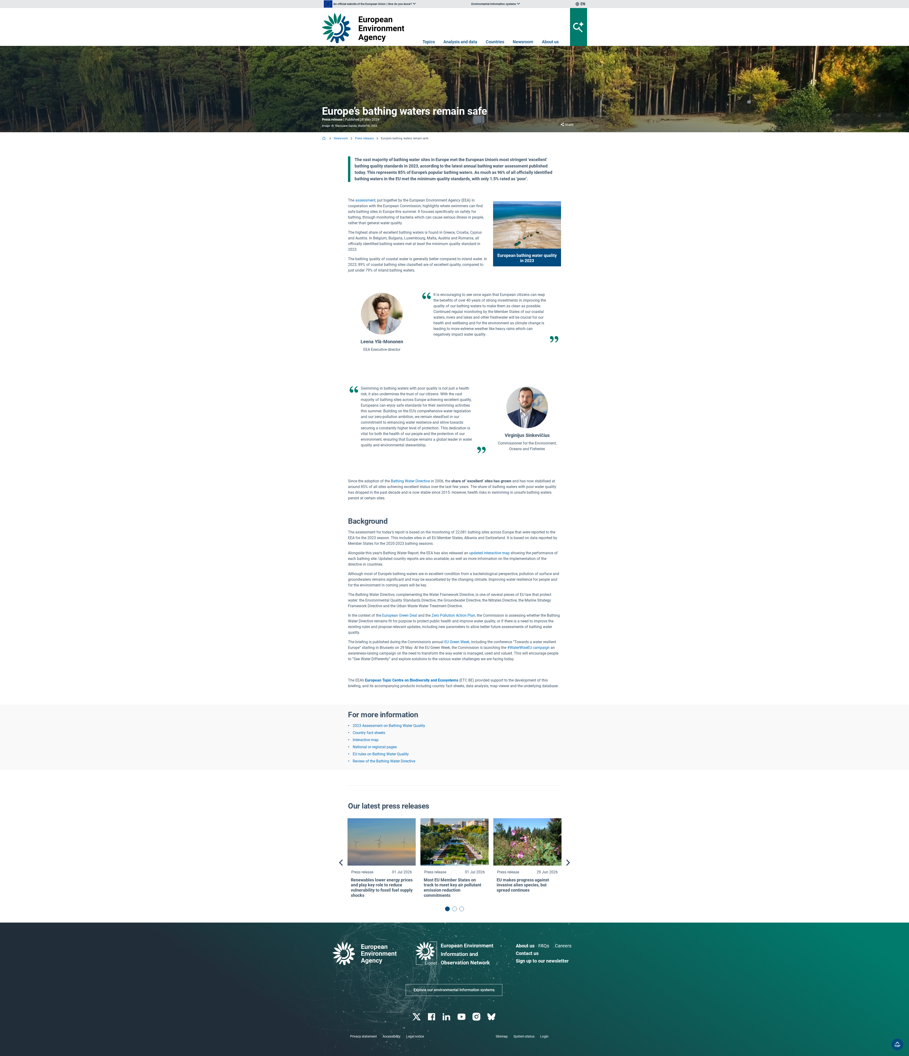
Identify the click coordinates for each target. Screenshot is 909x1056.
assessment (365, 200)
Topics (429, 41)
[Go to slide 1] (447, 908)
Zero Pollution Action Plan (453, 615)
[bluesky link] (492, 1017)
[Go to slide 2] (454, 908)
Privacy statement (363, 1036)
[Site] (365, 28)
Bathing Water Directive (410, 481)
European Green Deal (399, 615)
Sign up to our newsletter (542, 961)
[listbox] (370, 4)
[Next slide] (568, 863)
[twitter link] (417, 1017)
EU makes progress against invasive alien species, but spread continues (523, 885)
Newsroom (523, 41)
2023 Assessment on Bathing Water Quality (389, 725)
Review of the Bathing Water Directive (384, 761)
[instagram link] (477, 1017)
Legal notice (415, 1036)
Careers (563, 946)
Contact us (527, 953)
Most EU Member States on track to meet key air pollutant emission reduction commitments (452, 887)
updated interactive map (489, 553)
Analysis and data (460, 41)
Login (544, 1036)
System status (524, 1036)
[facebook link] (432, 1017)
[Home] (324, 138)
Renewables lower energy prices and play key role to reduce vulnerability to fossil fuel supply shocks (382, 887)
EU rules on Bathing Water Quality (381, 754)
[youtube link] (462, 1017)
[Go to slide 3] (461, 908)
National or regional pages (375, 747)
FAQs (543, 946)
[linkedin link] (447, 1017)
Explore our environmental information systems (454, 990)
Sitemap (502, 1036)
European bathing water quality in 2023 (527, 258)
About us (550, 41)
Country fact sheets (369, 732)
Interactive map (366, 740)
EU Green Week (456, 642)
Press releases (364, 138)
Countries (495, 41)
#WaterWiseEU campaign (529, 647)
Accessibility (392, 1036)
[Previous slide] (341, 863)
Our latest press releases (388, 805)
